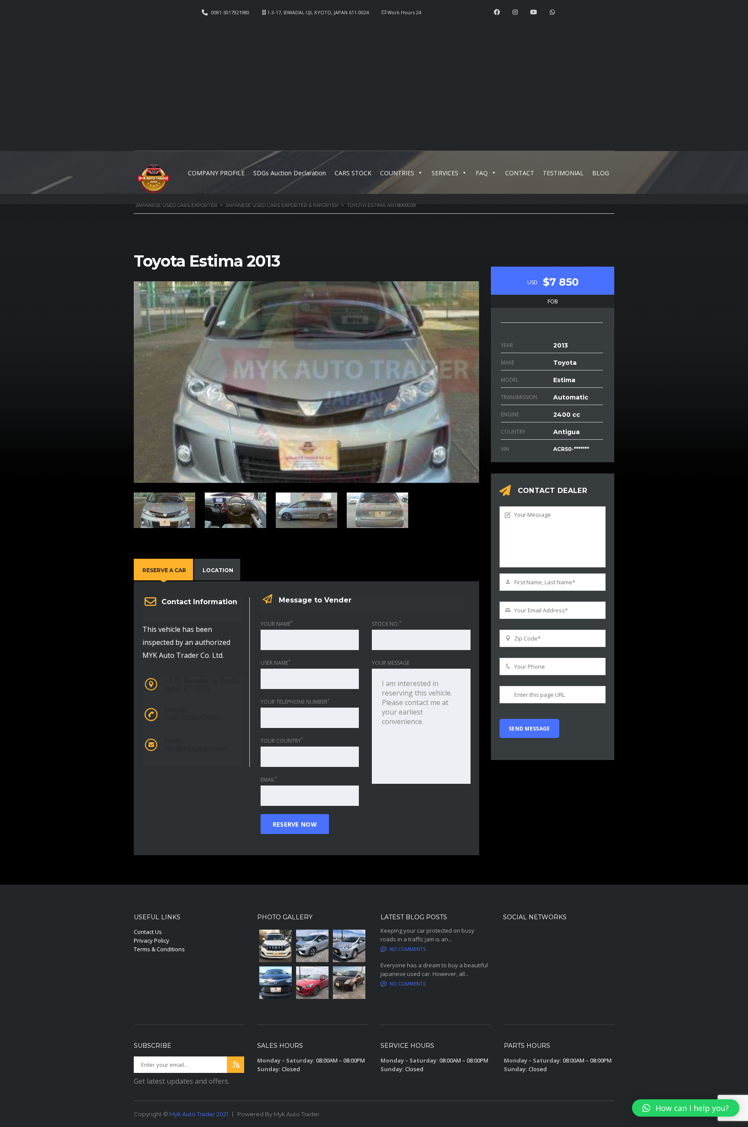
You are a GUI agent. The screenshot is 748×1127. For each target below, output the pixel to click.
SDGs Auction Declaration (289, 173)
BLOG (600, 173)
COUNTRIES (397, 173)
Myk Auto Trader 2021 (198, 1114)
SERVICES (445, 173)
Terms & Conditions (159, 949)
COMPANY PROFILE (216, 173)
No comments (408, 949)
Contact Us (148, 932)
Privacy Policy (151, 940)
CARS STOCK (353, 173)
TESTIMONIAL (563, 173)
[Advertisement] (374, 80)
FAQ (482, 173)
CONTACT (519, 173)
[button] (685, 1108)
